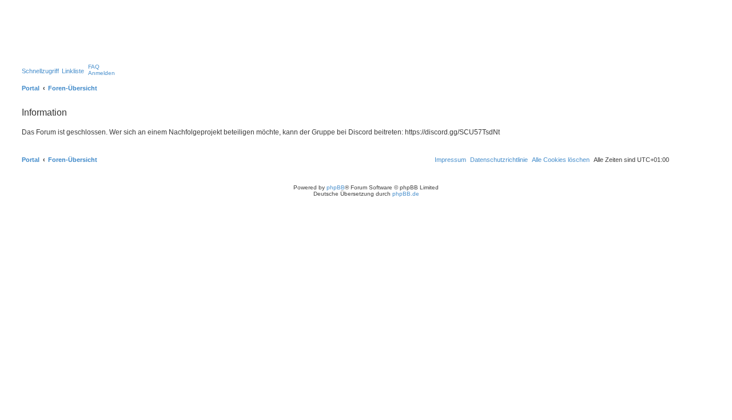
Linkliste (73, 71)
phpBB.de (405, 194)
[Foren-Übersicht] (68, 37)
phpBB (336, 187)
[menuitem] (94, 67)
